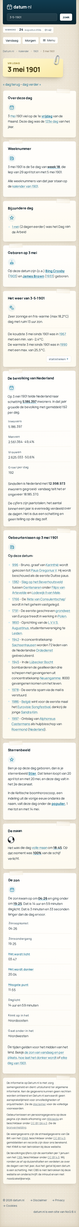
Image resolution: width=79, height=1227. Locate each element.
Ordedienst (44, 650)
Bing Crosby (55, 271)
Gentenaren (32, 587)
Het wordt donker (21, 969)
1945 (15, 662)
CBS (19, 1157)
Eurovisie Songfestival (33, 706)
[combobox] (32, 17)
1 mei (15, 227)
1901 (35, 51)
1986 (15, 701)
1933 (49, 276)
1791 (15, 610)
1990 (63, 344)
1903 (12, 276)
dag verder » (31, 84)
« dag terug (11, 84)
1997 (15, 718)
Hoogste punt (18, 985)
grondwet (63, 610)
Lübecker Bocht (41, 662)
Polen (62, 616)
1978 (15, 689)
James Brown (33, 276)
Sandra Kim (29, 712)
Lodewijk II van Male (46, 592)
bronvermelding (16, 1127)
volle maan (39, 847)
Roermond (19, 729)
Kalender (24, 51)
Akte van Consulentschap (46, 599)
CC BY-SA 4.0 (39, 1123)
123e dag (51, 121)
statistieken (57, 359)
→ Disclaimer (38, 1200)
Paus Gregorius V (44, 570)
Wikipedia (53, 1119)
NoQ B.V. (70, 1212)
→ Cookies (10, 1206)
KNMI (25, 1138)
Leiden (17, 633)
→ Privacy (58, 1200)
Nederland (36, 729)
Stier (32, 773)
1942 (15, 639)
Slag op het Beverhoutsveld (42, 582)
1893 (15, 622)
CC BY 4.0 (59, 1138)
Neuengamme (50, 678)
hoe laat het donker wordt (37, 1057)
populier (58, 803)
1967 (62, 334)
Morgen (30, 40)
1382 (15, 582)
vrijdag (47, 116)
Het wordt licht (19, 954)
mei (13, 116)
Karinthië (52, 565)
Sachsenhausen (24, 645)
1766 (15, 599)
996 (15, 564)
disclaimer (39, 1104)
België (26, 701)
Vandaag (12, 40)
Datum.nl (8, 51)
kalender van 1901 (25, 186)
